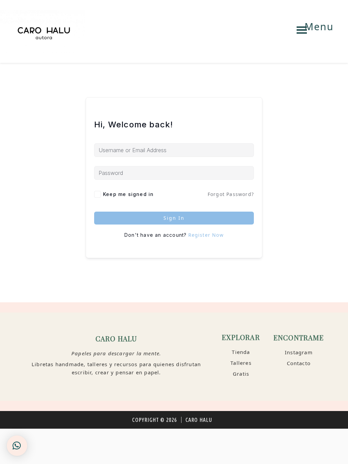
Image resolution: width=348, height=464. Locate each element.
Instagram (299, 352)
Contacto (299, 363)
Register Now (206, 235)
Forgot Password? (231, 194)
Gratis (241, 373)
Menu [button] (319, 26)
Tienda (241, 352)
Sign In (174, 218)
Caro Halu (42, 31)
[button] (17, 445)
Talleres (240, 362)
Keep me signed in (128, 194)
